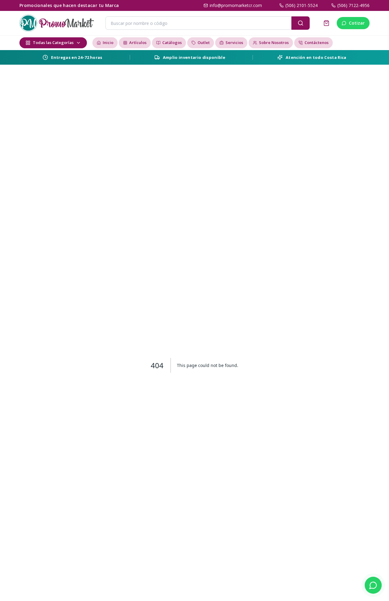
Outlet (204, 42)
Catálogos (172, 42)
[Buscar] (300, 23)
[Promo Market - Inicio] (56, 23)
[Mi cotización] (326, 23)
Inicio (108, 42)
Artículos (137, 42)
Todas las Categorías (53, 42)
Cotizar (357, 23)
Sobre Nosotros (274, 42)
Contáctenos (317, 42)
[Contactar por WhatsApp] (373, 585)
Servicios (234, 42)
